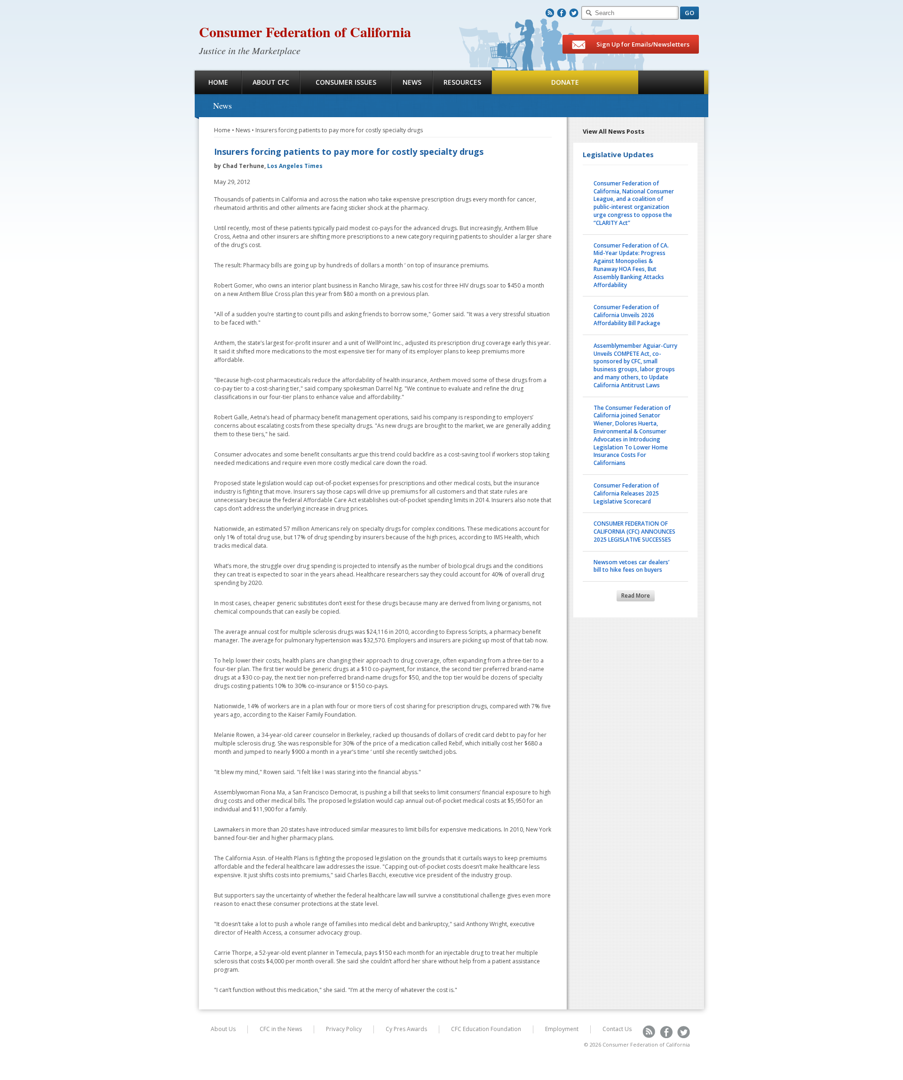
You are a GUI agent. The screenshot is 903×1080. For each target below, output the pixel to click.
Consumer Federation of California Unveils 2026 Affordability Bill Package (627, 315)
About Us (223, 1029)
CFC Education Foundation (486, 1029)
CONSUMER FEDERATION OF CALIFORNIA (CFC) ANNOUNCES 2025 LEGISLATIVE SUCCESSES (634, 532)
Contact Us (617, 1029)
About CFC (271, 82)
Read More (635, 596)
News (412, 82)
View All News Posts (613, 131)
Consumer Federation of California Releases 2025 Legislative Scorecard (626, 493)
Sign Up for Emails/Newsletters (642, 44)
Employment (561, 1029)
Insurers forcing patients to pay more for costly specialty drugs (339, 130)
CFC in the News (281, 1029)
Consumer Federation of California (305, 31)
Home (218, 82)
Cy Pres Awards (406, 1029)
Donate (565, 82)
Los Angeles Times (295, 166)
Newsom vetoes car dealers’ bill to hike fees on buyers (631, 566)
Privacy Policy (344, 1029)
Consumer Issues (346, 82)
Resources (462, 82)
